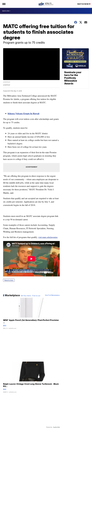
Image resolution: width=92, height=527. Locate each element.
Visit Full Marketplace (52, 295)
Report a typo (8, 280)
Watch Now (83, 4)
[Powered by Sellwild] (56, 427)
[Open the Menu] (4, 4)
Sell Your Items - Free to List (30, 296)
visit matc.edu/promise (47, 237)
